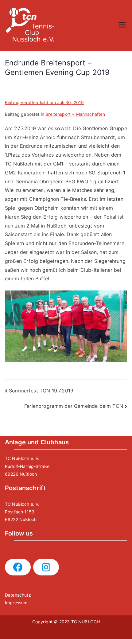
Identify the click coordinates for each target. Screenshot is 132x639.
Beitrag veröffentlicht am (44, 102)
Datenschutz (18, 595)
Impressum (16, 602)
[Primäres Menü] (122, 25)
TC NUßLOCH (85, 621)
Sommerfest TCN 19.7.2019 (41, 391)
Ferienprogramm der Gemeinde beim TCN (73, 406)
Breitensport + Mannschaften (75, 114)
